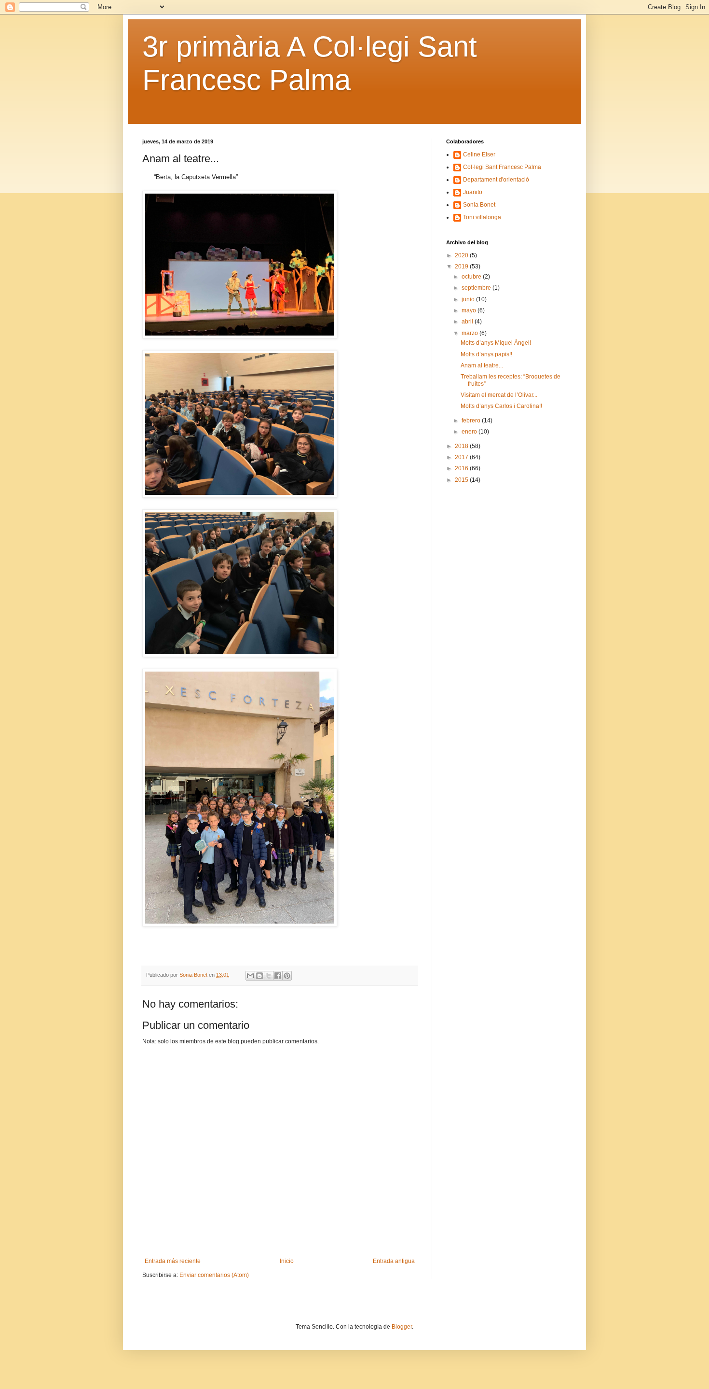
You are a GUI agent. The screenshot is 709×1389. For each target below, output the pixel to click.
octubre (472, 276)
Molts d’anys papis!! (486, 354)
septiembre (477, 287)
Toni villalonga (482, 217)
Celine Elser (479, 154)
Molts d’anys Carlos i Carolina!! (501, 406)
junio (469, 299)
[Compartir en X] (268, 976)
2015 (462, 480)
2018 (462, 446)
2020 (462, 255)
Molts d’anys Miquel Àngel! (496, 342)
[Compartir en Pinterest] (287, 976)
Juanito (472, 192)
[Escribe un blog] (259, 976)
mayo (469, 310)
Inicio (287, 1261)
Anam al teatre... (482, 365)
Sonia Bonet (479, 204)
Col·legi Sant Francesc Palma (502, 167)
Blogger (402, 1326)
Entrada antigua (394, 1261)
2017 (462, 457)
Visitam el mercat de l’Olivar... (499, 395)
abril (468, 321)
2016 (462, 468)
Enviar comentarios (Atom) (214, 1275)
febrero (472, 420)
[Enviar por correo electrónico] (250, 976)
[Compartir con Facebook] (278, 976)
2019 (462, 266)
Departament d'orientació (496, 179)
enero (470, 431)
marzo (470, 333)
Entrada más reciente (173, 1261)
